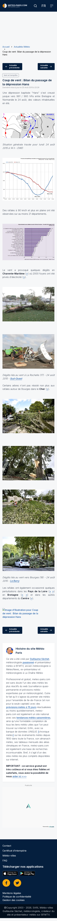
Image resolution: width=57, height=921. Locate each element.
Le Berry (14, 580)
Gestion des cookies (13, 900)
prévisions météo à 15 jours (21, 707)
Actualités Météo (22, 46)
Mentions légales (11, 893)
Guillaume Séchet (39, 658)
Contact (6, 845)
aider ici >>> (19, 776)
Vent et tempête (11, 75)
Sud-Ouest (16, 378)
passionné (28, 662)
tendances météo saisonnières (33, 717)
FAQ (4, 860)
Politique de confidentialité (16, 896)
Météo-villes (9, 855)
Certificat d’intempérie (14, 850)
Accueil (6, 46)
